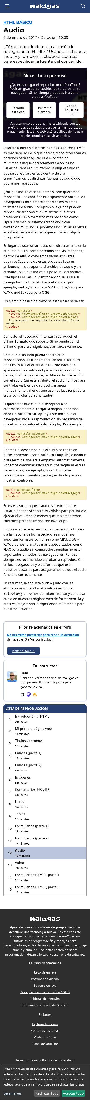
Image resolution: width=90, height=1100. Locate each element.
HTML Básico (17, 22)
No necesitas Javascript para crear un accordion (43, 635)
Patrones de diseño (45, 979)
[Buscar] (83, 6)
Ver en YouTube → (71, 110)
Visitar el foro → (23, 651)
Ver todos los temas (45, 1031)
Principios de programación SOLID (45, 992)
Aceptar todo (73, 1093)
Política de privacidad (57, 1060)
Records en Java (45, 972)
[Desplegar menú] (7, 6)
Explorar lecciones (45, 1024)
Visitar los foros (45, 1037)
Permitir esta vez (18, 110)
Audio (13, 30)
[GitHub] (22, 694)
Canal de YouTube (45, 1044)
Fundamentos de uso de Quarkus (45, 1005)
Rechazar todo (47, 1093)
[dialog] (45, 1082)
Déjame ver (12, 1093)
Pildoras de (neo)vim (45, 999)
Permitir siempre (44, 110)
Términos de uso (27, 1060)
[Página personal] (35, 694)
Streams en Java (45, 985)
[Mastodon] (29, 694)
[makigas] (45, 7)
